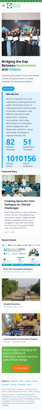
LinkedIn (28, 381)
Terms (31, 391)
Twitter (20, 381)
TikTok (29, 384)
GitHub (34, 381)
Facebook (13, 381)
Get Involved (21, 368)
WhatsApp (21, 384)
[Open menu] (3, 5)
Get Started (8, 89)
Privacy (36, 391)
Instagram (5, 384)
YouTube (14, 384)
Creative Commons (14, 391)
